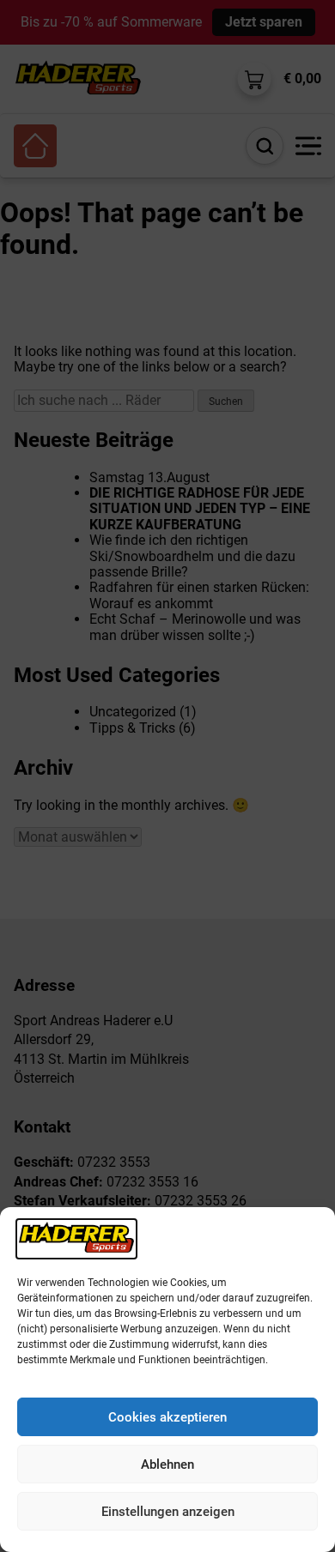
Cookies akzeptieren (167, 1417)
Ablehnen (167, 1464)
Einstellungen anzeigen (167, 1511)
